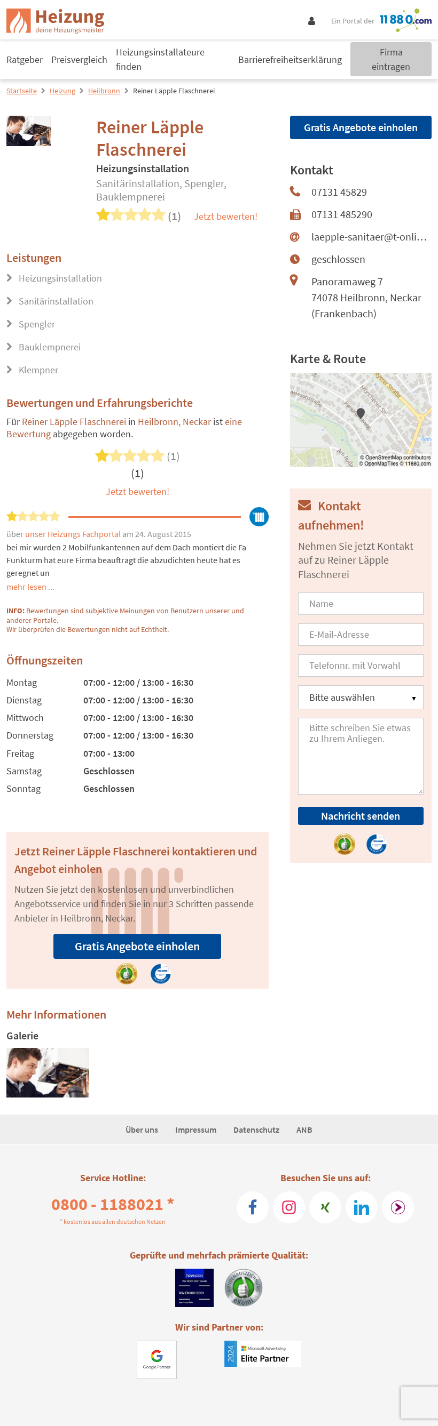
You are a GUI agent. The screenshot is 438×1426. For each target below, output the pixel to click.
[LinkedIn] (362, 1207)
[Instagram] (289, 1207)
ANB (304, 1129)
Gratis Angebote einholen (137, 946)
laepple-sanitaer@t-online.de (371, 236)
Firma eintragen (391, 59)
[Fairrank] (398, 1207)
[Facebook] (253, 1207)
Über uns (142, 1129)
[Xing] (325, 1207)
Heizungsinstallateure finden (160, 59)
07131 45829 (339, 191)
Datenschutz (256, 1129)
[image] (47, 1072)
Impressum (195, 1129)
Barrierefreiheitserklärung (290, 59)
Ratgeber (24, 59)
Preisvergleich (79, 59)
